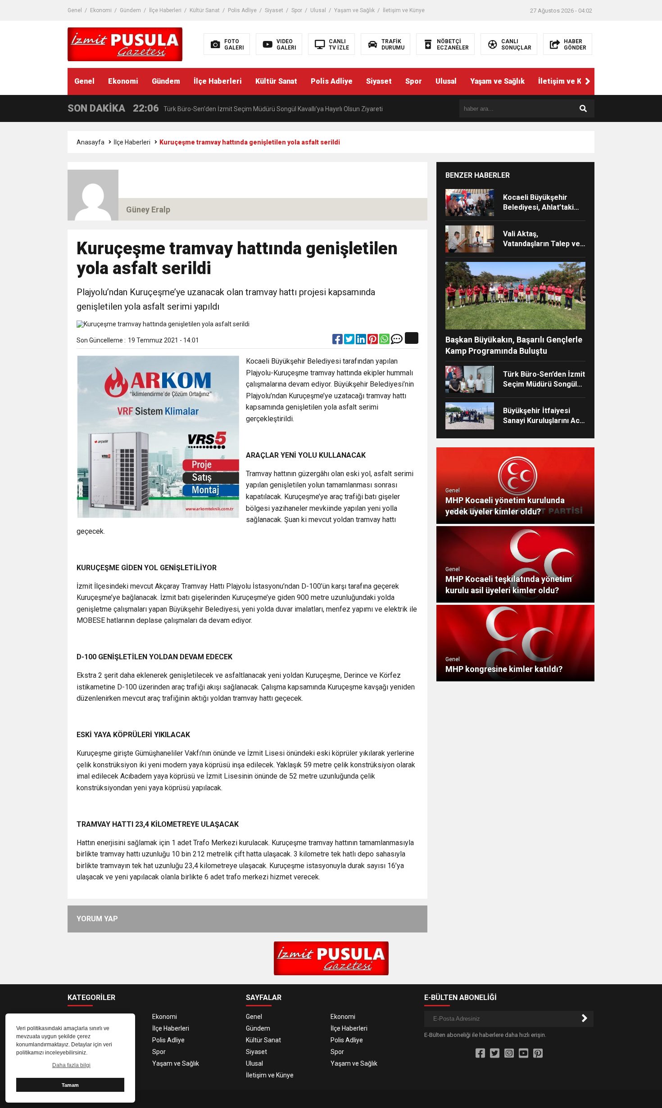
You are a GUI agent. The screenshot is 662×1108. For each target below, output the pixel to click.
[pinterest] (373, 341)
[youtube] (523, 1053)
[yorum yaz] (397, 341)
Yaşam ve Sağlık (354, 10)
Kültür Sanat (205, 10)
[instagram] (509, 1053)
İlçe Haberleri (165, 10)
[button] (587, 81)
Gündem (130, 10)
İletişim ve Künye (404, 10)
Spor (296, 10)
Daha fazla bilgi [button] (71, 1065)
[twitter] (350, 341)
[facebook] (338, 341)
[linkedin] (361, 341)
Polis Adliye (242, 10)
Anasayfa (90, 142)
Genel (75, 10)
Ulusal (318, 10)
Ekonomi (101, 10)
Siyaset (274, 10)
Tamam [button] (70, 1085)
